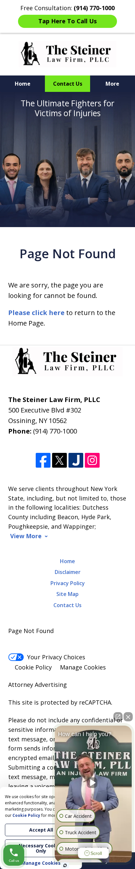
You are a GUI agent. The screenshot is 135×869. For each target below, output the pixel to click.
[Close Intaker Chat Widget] (128, 716)
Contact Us (67, 83)
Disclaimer (68, 572)
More (112, 83)
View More (26, 536)
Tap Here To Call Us (67, 21)
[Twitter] (59, 460)
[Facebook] (43, 460)
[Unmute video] (93, 782)
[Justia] (75, 460)
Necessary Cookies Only (41, 848)
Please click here (36, 312)
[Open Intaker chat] (65, 865)
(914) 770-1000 (55, 431)
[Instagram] (92, 460)
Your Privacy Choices (56, 657)
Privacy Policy (67, 583)
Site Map (67, 594)
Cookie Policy (33, 667)
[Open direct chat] (118, 716)
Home (22, 83)
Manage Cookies (83, 667)
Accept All (41, 830)
